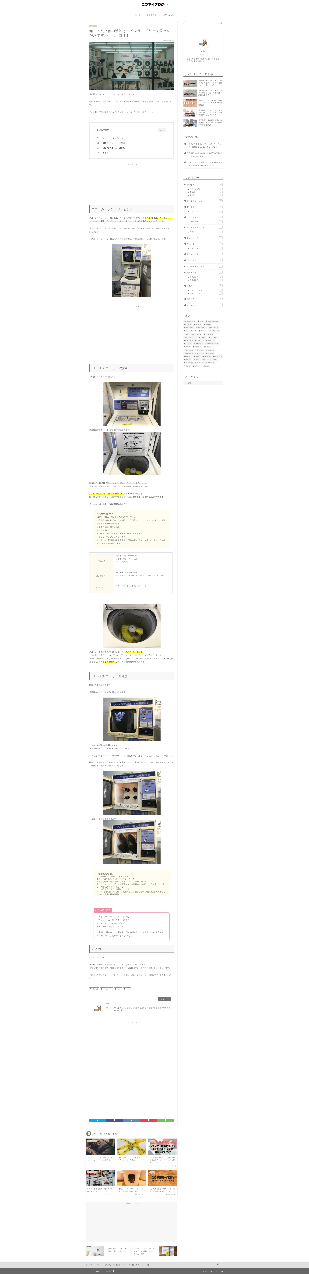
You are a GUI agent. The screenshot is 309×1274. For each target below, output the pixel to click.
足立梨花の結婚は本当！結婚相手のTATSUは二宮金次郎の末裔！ (204, 154)
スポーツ (204, 244)
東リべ (188, 359)
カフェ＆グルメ (205, 189)
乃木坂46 (199, 343)
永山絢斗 (189, 363)
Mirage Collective (213, 321)
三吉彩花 (211, 340)
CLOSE (162, 130)
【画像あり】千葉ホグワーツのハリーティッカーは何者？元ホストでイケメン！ (204, 145)
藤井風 (207, 366)
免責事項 (109, 1271)
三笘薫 (188, 343)
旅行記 (205, 195)
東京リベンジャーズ (210, 359)
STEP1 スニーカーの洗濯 (114, 143)
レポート (127, 989)
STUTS (198, 324)
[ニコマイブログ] (154, 10)
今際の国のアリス (212, 343)
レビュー (118, 989)
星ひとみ (211, 353)
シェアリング (204, 238)
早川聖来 (200, 353)
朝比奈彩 (207, 356)
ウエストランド (191, 331)
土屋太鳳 (189, 350)
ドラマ (203, 337)
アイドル (204, 207)
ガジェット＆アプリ (204, 228)
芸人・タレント (205, 293)
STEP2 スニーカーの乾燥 (114, 148)
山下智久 (200, 350)
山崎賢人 (211, 350)
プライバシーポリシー (95, 1271)
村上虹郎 (218, 356)
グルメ (203, 331)
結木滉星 (211, 363)
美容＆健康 (204, 273)
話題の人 (204, 299)
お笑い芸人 (202, 327)
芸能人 (204, 286)
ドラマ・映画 (204, 254)
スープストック (191, 337)
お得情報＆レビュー (204, 201)
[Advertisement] (131, 183)
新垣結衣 (189, 353)
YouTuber (205, 222)
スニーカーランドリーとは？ (115, 138)
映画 (198, 356)
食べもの (204, 305)
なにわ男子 (214, 327)
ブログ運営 (204, 260)
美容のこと (205, 280)
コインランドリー (107, 989)
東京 (198, 359)
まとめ (105, 153)
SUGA (208, 324)
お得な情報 (95, 989)
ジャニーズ (205, 211)
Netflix (188, 324)
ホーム (138, 15)
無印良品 (200, 363)
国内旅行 (208, 347)
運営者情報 (151, 15)
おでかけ (93, 26)
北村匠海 (197, 347)
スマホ (205, 232)
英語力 (197, 366)
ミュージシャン (205, 290)
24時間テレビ (190, 321)
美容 (188, 366)
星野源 (188, 356)
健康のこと (205, 277)
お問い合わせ (168, 15)
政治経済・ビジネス (204, 266)
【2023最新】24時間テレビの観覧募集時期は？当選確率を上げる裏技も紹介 (204, 163)
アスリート (205, 248)
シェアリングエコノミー (193, 334)
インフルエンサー (204, 217)
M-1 (201, 321)
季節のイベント (205, 192)
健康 (188, 347)
